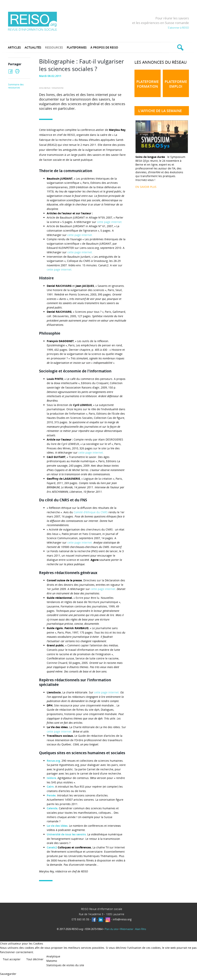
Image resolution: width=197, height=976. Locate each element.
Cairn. (51, 786)
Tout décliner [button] (34, 959)
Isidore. (52, 778)
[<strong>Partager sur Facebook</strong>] (10, 71)
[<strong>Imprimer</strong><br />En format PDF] (17, 71)
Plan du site (111, 929)
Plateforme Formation (147, 84)
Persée (51, 795)
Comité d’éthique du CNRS (91, 512)
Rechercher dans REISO (180, 47)
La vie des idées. (58, 825)
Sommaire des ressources (16, 86)
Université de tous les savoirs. (67, 834)
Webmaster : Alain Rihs (133, 929)
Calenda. (53, 808)
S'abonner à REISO (178, 27)
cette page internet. (109, 222)
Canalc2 (52, 847)
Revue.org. (54, 760)
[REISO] (32, 21)
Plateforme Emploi (176, 84)
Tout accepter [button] (12, 959)
